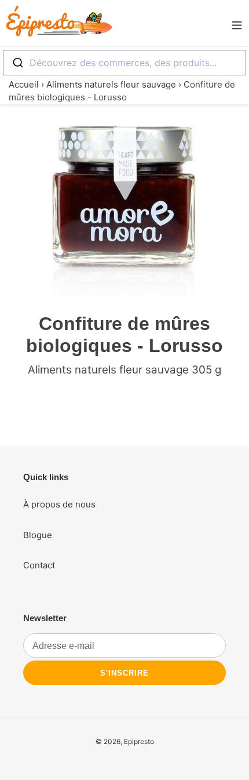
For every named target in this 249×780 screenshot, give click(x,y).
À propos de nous (59, 504)
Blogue (37, 534)
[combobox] (124, 62)
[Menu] (237, 23)
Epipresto (139, 741)
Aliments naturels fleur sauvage (111, 84)
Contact (39, 565)
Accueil (24, 84)
